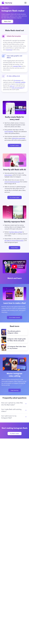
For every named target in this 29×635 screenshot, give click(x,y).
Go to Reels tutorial (14, 317)
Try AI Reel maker (14, 197)
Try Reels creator (14, 433)
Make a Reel (7, 21)
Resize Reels (14, 247)
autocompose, (8, 175)
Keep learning (14, 390)
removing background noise (12, 181)
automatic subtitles (20, 82)
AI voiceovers (17, 80)
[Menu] (25, 2)
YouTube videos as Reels (15, 232)
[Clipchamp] (7, 3)
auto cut (12, 86)
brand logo (9, 49)
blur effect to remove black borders (14, 240)
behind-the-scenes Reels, (18, 138)
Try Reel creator (14, 145)
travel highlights (9, 131)
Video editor (5, 8)
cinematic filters (17, 66)
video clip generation (18, 87)
